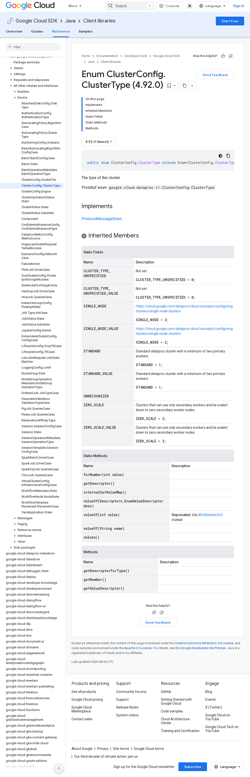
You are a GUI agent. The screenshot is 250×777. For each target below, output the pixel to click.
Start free (230, 21)
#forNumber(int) (210, 515)
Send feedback (215, 75)
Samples (86, 31)
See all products (84, 692)
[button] (32, 68)
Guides (37, 31)
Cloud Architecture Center (175, 721)
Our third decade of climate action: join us (106, 756)
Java (70, 21)
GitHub (166, 692)
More (73, 6)
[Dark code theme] (220, 156)
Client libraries (99, 21)
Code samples (172, 711)
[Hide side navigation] (59, 768)
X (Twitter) (213, 707)
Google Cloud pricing (87, 699)
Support (122, 699)
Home (86, 56)
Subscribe (192, 767)
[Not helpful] (230, 56)
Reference (61, 31)
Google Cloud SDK (36, 21)
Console (172, 6)
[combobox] (129, 5)
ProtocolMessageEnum (102, 218)
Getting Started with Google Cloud (176, 701)
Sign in (238, 6)
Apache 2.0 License (138, 648)
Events (210, 699)
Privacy (102, 749)
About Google (82, 749)
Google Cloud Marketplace (82, 709)
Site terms (121, 749)
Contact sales (82, 719)
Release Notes (127, 707)
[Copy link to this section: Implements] (117, 207)
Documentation (107, 56)
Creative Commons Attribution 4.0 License (204, 643)
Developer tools (136, 56)
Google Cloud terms (149, 749)
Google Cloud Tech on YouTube (222, 729)
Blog (208, 692)
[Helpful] (223, 56)
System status (127, 715)
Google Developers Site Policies (203, 648)
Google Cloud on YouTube (217, 717)
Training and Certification (180, 731)
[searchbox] (33, 47)
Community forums (131, 692)
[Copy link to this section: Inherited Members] (144, 236)
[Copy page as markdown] (184, 85)
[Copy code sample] (228, 156)
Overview (14, 31)
